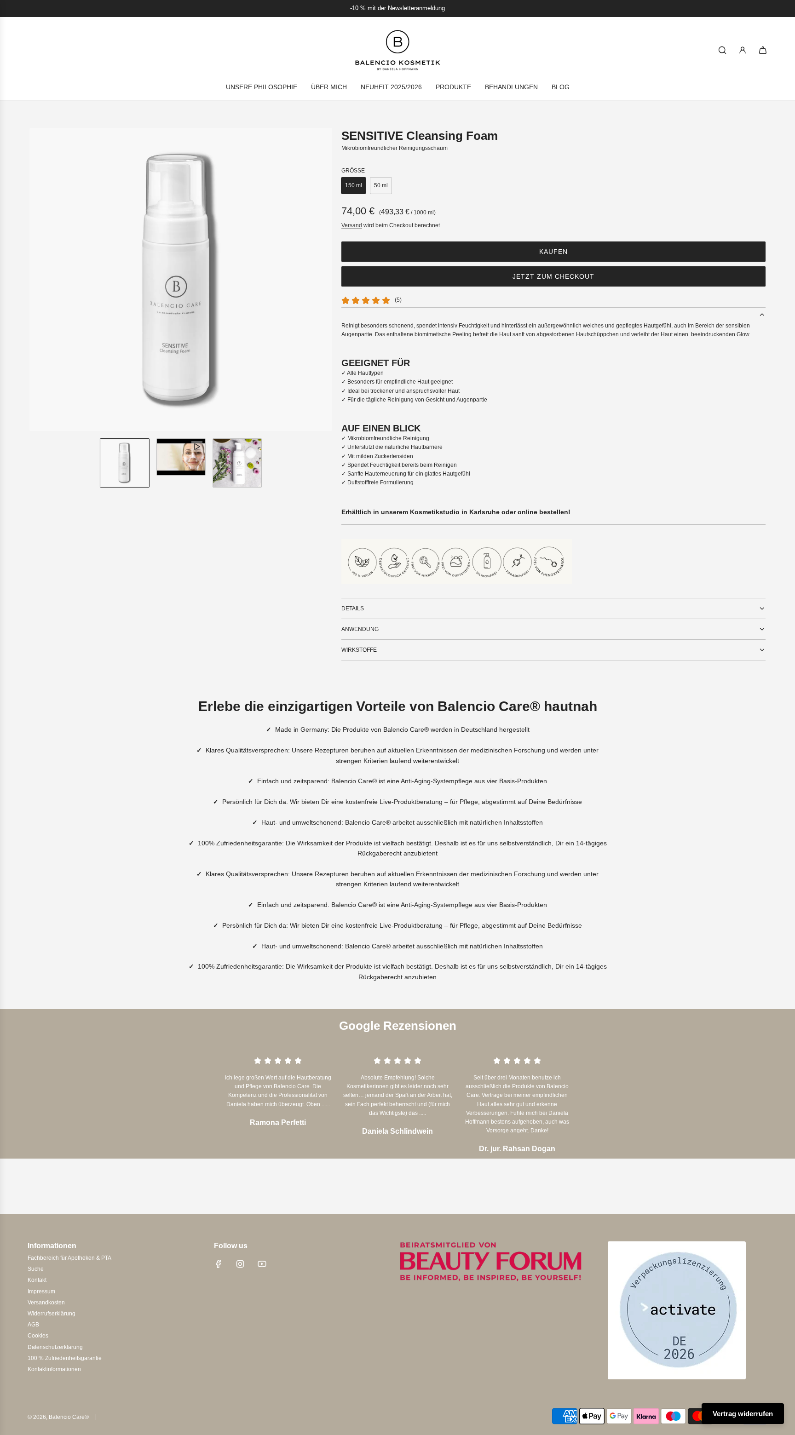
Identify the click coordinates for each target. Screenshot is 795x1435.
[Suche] (722, 50)
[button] (36, 279)
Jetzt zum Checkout (553, 276)
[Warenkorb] (763, 50)
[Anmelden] (742, 50)
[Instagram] (240, 1264)
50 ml (381, 185)
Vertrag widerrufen (743, 1414)
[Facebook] (218, 1264)
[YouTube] (262, 1264)
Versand (351, 225)
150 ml (353, 185)
